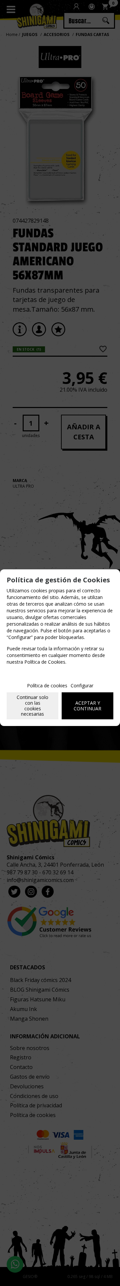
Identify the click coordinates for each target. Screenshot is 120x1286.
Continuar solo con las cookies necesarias (32, 705)
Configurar (82, 685)
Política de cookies (47, 685)
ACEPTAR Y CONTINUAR (87, 706)
